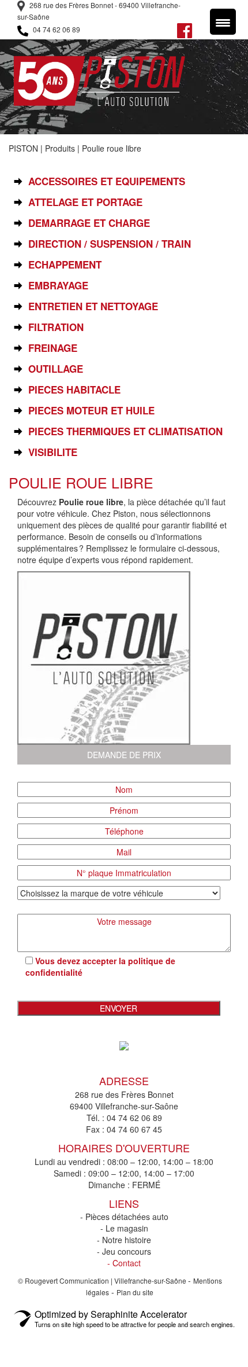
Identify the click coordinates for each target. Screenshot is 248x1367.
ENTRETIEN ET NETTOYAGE (93, 306)
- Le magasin (124, 1228)
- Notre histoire (124, 1239)
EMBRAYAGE (58, 285)
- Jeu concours (124, 1251)
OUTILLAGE (55, 368)
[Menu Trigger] (223, 22)
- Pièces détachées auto (124, 1216)
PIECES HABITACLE (74, 389)
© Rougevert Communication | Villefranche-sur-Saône (103, 1280)
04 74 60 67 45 (134, 1129)
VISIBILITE (52, 452)
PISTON (23, 148)
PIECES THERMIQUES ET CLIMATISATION (125, 431)
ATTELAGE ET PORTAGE (85, 202)
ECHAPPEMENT (65, 264)
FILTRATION (56, 327)
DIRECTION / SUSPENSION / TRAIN (109, 243)
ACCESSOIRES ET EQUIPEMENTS (106, 181)
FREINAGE (52, 348)
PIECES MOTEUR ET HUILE (91, 410)
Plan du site (135, 1292)
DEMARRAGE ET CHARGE (89, 223)
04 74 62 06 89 (55, 29)
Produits (60, 148)
